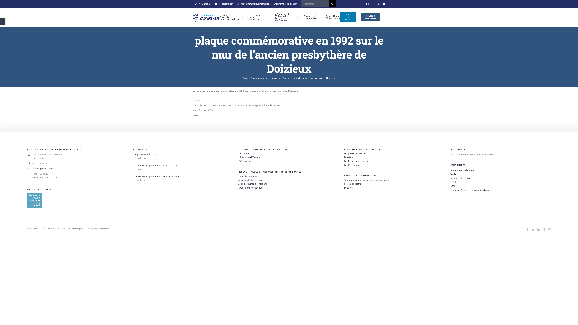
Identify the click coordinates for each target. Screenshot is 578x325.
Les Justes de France (354, 153)
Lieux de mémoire (247, 175)
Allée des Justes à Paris (250, 179)
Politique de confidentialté (98, 228)
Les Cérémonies (352, 165)
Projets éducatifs (352, 183)
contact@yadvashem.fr (43, 168)
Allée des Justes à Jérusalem (252, 183)
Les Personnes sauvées (356, 161)
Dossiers (348, 157)
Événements (244, 161)
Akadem (454, 174)
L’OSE (452, 185)
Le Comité (243, 153)
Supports (348, 187)
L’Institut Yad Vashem (249, 157)
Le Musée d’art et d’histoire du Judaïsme (470, 189)
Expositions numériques (250, 187)
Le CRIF (453, 182)
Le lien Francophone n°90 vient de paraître (157, 176)
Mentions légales (76, 228)
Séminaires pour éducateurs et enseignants (366, 179)
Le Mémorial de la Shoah (462, 170)
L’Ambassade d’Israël (460, 178)
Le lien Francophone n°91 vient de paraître (157, 165)
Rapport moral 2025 (145, 154)
